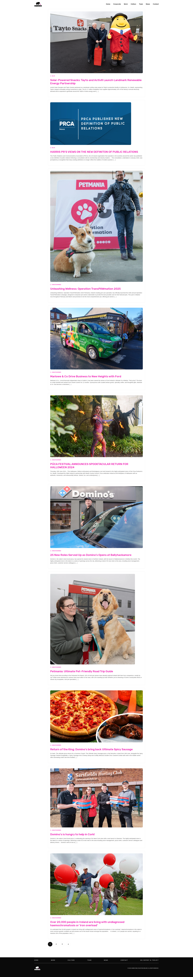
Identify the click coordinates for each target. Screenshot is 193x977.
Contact (156, 4)
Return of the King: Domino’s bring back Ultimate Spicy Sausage (91, 749)
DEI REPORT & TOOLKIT (149, 960)
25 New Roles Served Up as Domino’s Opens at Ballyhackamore (90, 555)
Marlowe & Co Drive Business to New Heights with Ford (85, 376)
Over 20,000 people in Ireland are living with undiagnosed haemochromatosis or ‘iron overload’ (87, 923)
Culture (133, 4)
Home (108, 4)
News (148, 4)
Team (141, 4)
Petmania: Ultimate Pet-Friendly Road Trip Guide (82, 671)
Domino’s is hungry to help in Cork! (72, 834)
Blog (53, 76)
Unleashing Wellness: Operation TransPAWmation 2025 (85, 288)
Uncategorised (56, 284)
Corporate (117, 4)
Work (126, 4)
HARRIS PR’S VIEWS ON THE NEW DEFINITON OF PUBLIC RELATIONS (94, 151)
